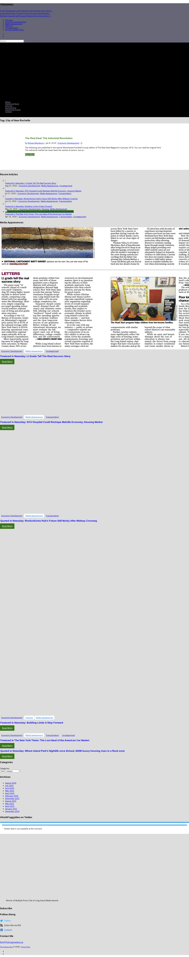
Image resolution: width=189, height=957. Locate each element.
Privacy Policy (25, 947)
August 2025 (10, 801)
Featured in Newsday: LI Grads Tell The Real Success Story (30, 183)
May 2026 (9, 790)
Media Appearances (13, 24)
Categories (4, 768)
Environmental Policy (14, 29)
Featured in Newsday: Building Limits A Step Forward (28, 206)
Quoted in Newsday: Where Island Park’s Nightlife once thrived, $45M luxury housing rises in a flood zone (62, 751)
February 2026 (11, 796)
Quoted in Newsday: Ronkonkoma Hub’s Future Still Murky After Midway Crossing (41, 198)
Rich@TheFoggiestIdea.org (11, 942)
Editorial (8, 25)
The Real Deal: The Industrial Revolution (49, 138)
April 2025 (9, 806)
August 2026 (10, 783)
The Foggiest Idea (6, 947)
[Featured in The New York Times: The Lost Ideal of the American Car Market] (39, 211)
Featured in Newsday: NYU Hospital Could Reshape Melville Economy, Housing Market (43, 191)
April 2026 (9, 793)
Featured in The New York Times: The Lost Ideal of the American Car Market (38, 214)
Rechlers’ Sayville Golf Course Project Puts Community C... (25, 16)
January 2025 (11, 808)
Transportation (11, 27)
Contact (8, 111)
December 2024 (12, 811)
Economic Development (15, 22)
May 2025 (9, 803)
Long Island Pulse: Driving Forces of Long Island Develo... (25, 13)
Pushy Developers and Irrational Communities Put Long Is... (26, 10)
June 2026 (9, 788)
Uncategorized (65, 185)
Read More (30, 154)
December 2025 (12, 798)
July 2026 (9, 785)
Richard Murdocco (36, 143)
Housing (8, 20)
